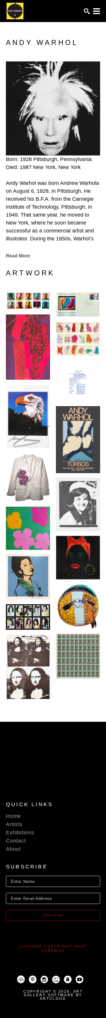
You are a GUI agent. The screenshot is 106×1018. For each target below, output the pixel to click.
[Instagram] (44, 979)
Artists (14, 824)
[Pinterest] (33, 979)
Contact (16, 840)
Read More (18, 255)
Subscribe (53, 915)
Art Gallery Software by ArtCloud (53, 995)
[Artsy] (56, 979)
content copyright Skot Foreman (53, 949)
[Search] (87, 11)
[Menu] (96, 11)
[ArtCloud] (21, 979)
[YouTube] (79, 979)
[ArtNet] (68, 979)
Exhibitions (20, 832)
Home (13, 816)
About (13, 849)
